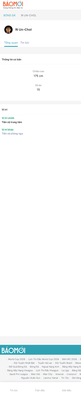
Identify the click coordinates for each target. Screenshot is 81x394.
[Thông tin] (69, 5)
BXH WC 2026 (69, 359)
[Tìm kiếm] (76, 5)
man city (47, 374)
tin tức (65, 378)
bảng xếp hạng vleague (20, 370)
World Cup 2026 (16, 359)
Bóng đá (10, 15)
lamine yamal (50, 378)
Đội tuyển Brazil (63, 363)
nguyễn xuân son (30, 378)
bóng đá (34, 366)
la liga (65, 370)
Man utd (35, 374)
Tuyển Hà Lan (45, 363)
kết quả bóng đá (18, 366)
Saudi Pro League (18, 374)
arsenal (59, 374)
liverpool (71, 374)
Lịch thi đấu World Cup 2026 (43, 359)
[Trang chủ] (13, 5)
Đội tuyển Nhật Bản (24, 363)
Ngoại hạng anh (50, 366)
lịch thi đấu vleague (47, 370)
